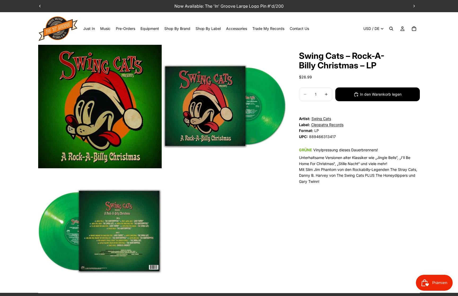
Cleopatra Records (327, 124)
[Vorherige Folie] (40, 6)
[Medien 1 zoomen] (100, 106)
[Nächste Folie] (414, 6)
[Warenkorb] (414, 28)
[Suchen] (391, 28)
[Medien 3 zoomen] (100, 231)
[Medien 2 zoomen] (224, 106)
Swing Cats (321, 118)
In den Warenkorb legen (381, 94)
